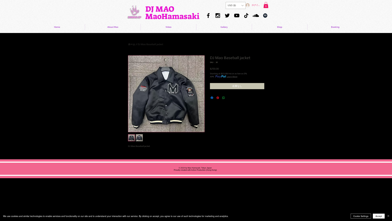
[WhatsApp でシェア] (223, 98)
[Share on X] (229, 98)
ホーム (131, 44)
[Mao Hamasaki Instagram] (218, 15)
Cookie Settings (360, 216)
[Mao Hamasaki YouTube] (237, 15)
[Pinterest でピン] (218, 98)
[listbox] (236, 5)
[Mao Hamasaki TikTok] (246, 15)
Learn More (232, 76)
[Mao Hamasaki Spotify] (265, 15)
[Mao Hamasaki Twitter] (227, 15)
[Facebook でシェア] (212, 98)
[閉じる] (388, 216)
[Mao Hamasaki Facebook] (208, 15)
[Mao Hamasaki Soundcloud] (256, 15)
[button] (265, 5)
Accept (378, 216)
